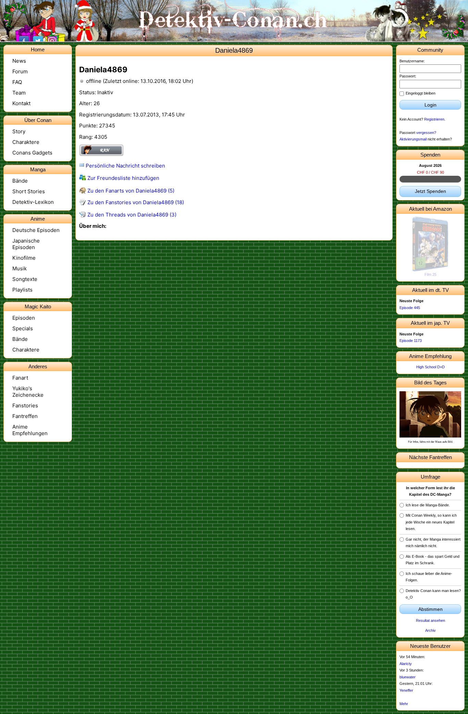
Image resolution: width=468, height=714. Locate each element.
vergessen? (426, 133)
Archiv (430, 630)
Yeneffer (406, 690)
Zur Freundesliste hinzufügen (122, 178)
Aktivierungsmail (413, 139)
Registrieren (434, 119)
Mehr (403, 704)
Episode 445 (409, 308)
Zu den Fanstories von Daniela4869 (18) (135, 202)
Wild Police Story (430, 274)
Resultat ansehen (430, 620)
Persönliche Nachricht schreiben (124, 165)
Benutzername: (412, 61)
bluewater (407, 677)
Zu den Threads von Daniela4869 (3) (131, 214)
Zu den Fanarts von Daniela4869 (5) (130, 190)
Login (430, 105)
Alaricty (405, 664)
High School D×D (430, 367)
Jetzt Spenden (430, 191)
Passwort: (407, 76)
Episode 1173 (410, 340)
